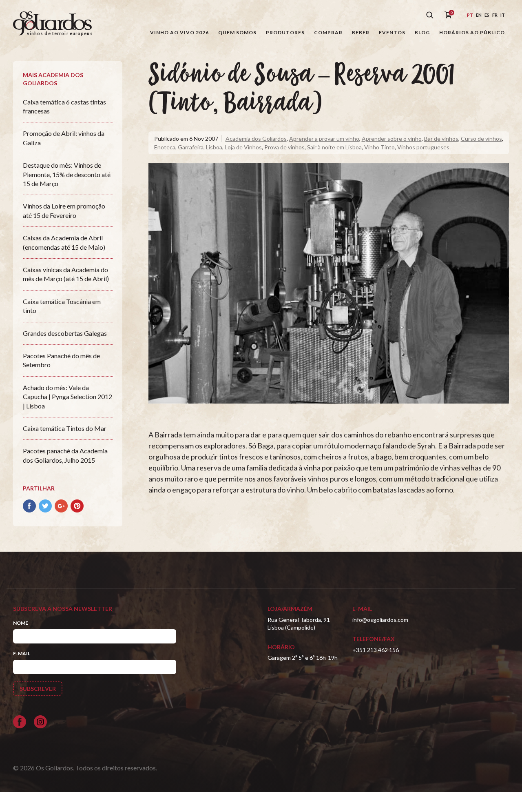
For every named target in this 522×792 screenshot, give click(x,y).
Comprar (328, 32)
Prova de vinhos (284, 147)
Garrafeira (190, 147)
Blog (422, 32)
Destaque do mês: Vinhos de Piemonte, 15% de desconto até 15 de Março (67, 174)
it (502, 15)
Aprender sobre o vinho (392, 138)
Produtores (285, 32)
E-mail (21, 653)
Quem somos (237, 32)
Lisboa (214, 147)
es (486, 15)
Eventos (392, 32)
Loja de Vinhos (243, 147)
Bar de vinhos (441, 138)
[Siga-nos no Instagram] (40, 721)
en (479, 15)
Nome (20, 623)
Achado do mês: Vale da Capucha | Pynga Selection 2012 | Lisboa (67, 397)
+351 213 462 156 (375, 649)
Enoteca (164, 147)
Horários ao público (472, 32)
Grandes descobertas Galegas (65, 333)
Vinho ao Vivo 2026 (179, 32)
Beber (360, 32)
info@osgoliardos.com (380, 619)
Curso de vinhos (481, 138)
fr (495, 15)
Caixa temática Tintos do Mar (64, 428)
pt (470, 15)
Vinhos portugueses (423, 147)
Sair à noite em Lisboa (334, 147)
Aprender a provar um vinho (324, 138)
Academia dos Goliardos (256, 138)
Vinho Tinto (379, 147)
